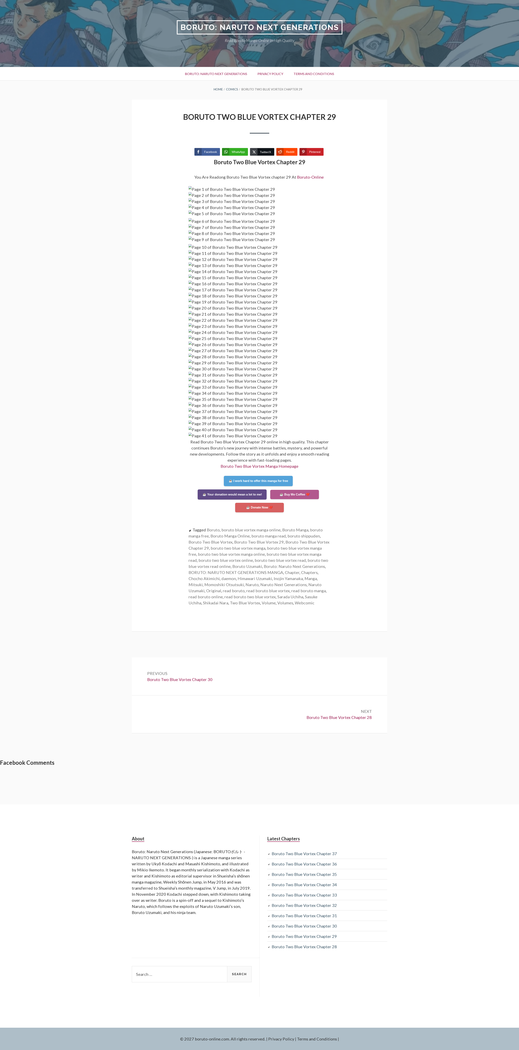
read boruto (234, 590)
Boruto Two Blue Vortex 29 (259, 541)
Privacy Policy (270, 74)
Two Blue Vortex (245, 602)
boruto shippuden (303, 535)
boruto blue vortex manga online (251, 529)
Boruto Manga (295, 529)
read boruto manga (308, 590)
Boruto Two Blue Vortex (211, 541)
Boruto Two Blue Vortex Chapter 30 (304, 925)
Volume (269, 602)
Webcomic (304, 602)
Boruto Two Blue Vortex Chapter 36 (304, 863)
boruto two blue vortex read (280, 560)
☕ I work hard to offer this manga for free (258, 481)
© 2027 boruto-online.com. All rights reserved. (222, 1038)
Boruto (213, 529)
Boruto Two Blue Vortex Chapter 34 (304, 884)
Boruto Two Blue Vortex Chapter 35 (304, 874)
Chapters (309, 572)
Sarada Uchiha (290, 596)
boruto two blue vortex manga (238, 548)
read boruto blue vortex (268, 590)
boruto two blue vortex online (225, 560)
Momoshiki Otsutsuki (224, 584)
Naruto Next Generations (283, 584)
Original (213, 590)
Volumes (285, 602)
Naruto (252, 584)
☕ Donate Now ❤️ (259, 507)
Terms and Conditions (314, 74)
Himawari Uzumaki (255, 578)
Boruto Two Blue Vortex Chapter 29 (304, 936)
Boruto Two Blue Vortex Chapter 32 (304, 905)
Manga (311, 578)
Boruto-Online (311, 177)
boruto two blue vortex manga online (231, 554)
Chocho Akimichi (204, 578)
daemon (228, 578)
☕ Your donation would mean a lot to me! (232, 494)
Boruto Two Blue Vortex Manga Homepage (259, 466)
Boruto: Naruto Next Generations (259, 27)
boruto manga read (268, 535)
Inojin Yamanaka (288, 578)
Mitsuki (196, 584)
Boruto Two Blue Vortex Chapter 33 (304, 894)
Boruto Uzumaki (247, 566)
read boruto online (206, 596)
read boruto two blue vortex (250, 596)
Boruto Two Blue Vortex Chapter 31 (304, 915)
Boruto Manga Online (230, 535)
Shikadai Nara (215, 602)
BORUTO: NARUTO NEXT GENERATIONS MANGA (236, 572)
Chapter (292, 572)
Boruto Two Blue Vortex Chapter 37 (304, 853)
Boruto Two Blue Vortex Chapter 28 (304, 946)
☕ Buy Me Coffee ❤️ (295, 494)
